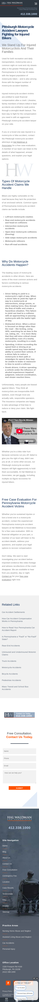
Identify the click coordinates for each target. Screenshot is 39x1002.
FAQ (4, 900)
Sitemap (5, 912)
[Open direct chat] (34, 978)
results (23, 475)
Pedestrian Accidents (11, 680)
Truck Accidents (9, 661)
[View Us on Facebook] (8, 983)
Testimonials (7, 894)
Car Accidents (8, 943)
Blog (4, 852)
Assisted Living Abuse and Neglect (16, 937)
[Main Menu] (36, 3)
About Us (6, 858)
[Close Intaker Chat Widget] (37, 978)
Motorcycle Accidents (11, 667)
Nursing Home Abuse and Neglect (16, 931)
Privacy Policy (7, 991)
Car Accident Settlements (13, 612)
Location (6, 882)
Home (4, 846)
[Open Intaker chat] (17, 1001)
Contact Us (7, 864)
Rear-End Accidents (11, 646)
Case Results (8, 888)
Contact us (7, 576)
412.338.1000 (29, 14)
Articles (5, 906)
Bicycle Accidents (10, 674)
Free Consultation (9, 870)
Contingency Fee (9, 876)
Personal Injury (8, 949)
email (6, 1000)
